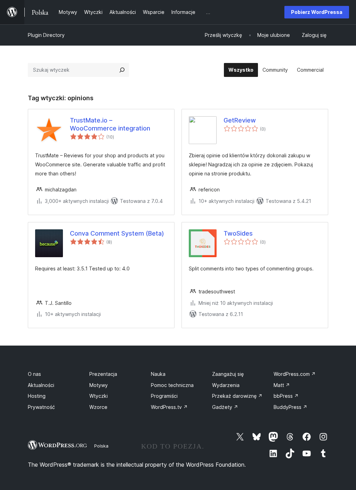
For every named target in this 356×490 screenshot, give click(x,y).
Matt (282, 385)
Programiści (164, 396)
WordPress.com (295, 374)
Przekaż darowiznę (237, 396)
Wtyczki (98, 396)
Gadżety (225, 407)
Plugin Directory (46, 35)
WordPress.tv (169, 407)
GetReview (240, 120)
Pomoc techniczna (172, 385)
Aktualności (41, 385)
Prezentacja (103, 374)
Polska (101, 446)
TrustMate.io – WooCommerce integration (110, 124)
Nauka (158, 374)
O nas (34, 374)
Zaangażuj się (228, 374)
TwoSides (238, 233)
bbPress (286, 396)
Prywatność (41, 407)
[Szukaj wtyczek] (122, 70)
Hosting (37, 396)
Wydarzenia (226, 385)
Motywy (98, 385)
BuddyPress (290, 407)
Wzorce (98, 407)
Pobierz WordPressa (316, 12)
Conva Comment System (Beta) (117, 233)
